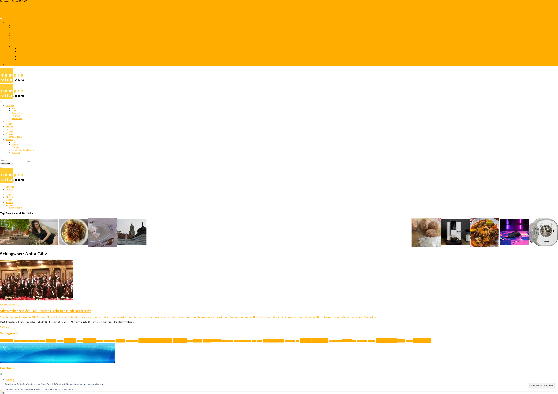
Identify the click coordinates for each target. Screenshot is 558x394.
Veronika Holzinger (9, 317)
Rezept (306, 340)
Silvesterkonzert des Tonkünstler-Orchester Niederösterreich (45, 311)
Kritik (208, 317)
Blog (8, 62)
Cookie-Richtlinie (67, 389)
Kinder (120, 340)
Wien (401, 340)
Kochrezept (162, 340)
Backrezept (23, 341)
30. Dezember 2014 (27, 317)
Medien (15, 41)
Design (36, 341)
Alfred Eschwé (61, 317)
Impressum (11, 64)
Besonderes (17, 118)
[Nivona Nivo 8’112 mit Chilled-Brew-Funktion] (455, 232)
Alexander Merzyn (45, 317)
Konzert (202, 317)
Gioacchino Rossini (176, 317)
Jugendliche (109, 341)
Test (341, 317)
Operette (257, 317)
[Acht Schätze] (484, 232)
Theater (360, 341)
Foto (19, 48)
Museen (242, 341)
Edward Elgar (131, 317)
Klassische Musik (132, 341)
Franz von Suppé (145, 317)
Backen (16, 341)
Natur (254, 341)
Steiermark (337, 341)
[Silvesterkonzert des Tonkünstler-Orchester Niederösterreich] (36, 299)
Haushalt (21, 59)
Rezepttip (320, 340)
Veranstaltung (386, 340)
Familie (51, 340)
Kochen (145, 340)
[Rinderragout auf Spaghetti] (73, 232)
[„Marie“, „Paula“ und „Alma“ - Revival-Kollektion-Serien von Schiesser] (43, 232)
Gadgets (21, 54)
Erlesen (15, 43)
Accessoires (17, 113)
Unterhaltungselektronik (28, 56)
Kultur (197, 340)
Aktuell (3, 304)
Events (15, 27)
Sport (14, 110)
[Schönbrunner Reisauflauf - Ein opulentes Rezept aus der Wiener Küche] (102, 232)
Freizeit (70, 340)
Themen (9, 22)
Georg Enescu (160, 317)
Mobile (20, 51)
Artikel (10, 304)
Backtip (30, 341)
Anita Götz (73, 317)
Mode (14, 108)
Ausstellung (6, 340)
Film (58, 341)
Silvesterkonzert (284, 317)
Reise (297, 341)
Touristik (371, 341)
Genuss (15, 35)
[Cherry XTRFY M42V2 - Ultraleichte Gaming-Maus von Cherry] (514, 232)
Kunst (214, 317)
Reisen (15, 30)
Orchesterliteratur (269, 317)
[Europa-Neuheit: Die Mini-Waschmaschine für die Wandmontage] (543, 232)
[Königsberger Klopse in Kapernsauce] (426, 232)
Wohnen (15, 33)
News (259, 341)
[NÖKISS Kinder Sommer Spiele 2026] (131, 232)
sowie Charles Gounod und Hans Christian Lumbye (315, 317)
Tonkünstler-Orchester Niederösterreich (361, 317)
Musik (248, 341)
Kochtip (180, 340)
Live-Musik (227, 341)
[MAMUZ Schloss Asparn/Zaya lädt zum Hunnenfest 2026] (14, 232)
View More (5, 327)
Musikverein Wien (225, 317)
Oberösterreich (290, 341)
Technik (15, 46)
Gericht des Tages (20, 38)
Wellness (16, 116)
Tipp (365, 341)
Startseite (10, 379)
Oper (250, 317)
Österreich (422, 340)
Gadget (80, 341)
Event (42, 341)
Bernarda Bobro (101, 317)
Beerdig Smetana (86, 317)
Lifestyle (16, 25)
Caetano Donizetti (116, 317)
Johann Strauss (191, 317)
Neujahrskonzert (240, 317)
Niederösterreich (273, 340)
